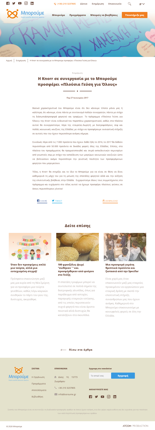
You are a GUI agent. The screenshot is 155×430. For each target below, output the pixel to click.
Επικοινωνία (114, 3)
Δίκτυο (83, 3)
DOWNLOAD (111, 201)
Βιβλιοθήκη (37, 396)
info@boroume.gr (67, 394)
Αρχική (9, 60)
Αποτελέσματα (39, 390)
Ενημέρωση (98, 3)
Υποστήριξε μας (134, 15)
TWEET (58, 201)
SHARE (43, 201)
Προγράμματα (77, 15)
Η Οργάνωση (38, 377)
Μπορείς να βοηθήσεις (104, 15)
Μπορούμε (58, 15)
